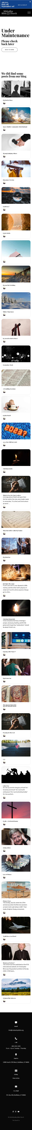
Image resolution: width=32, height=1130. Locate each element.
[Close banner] (30, 1)
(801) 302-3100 (16, 1046)
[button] (29, 12)
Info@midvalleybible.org (16, 1030)
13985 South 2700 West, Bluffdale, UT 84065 (16, 1062)
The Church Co (16, 1120)
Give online (16, 1078)
